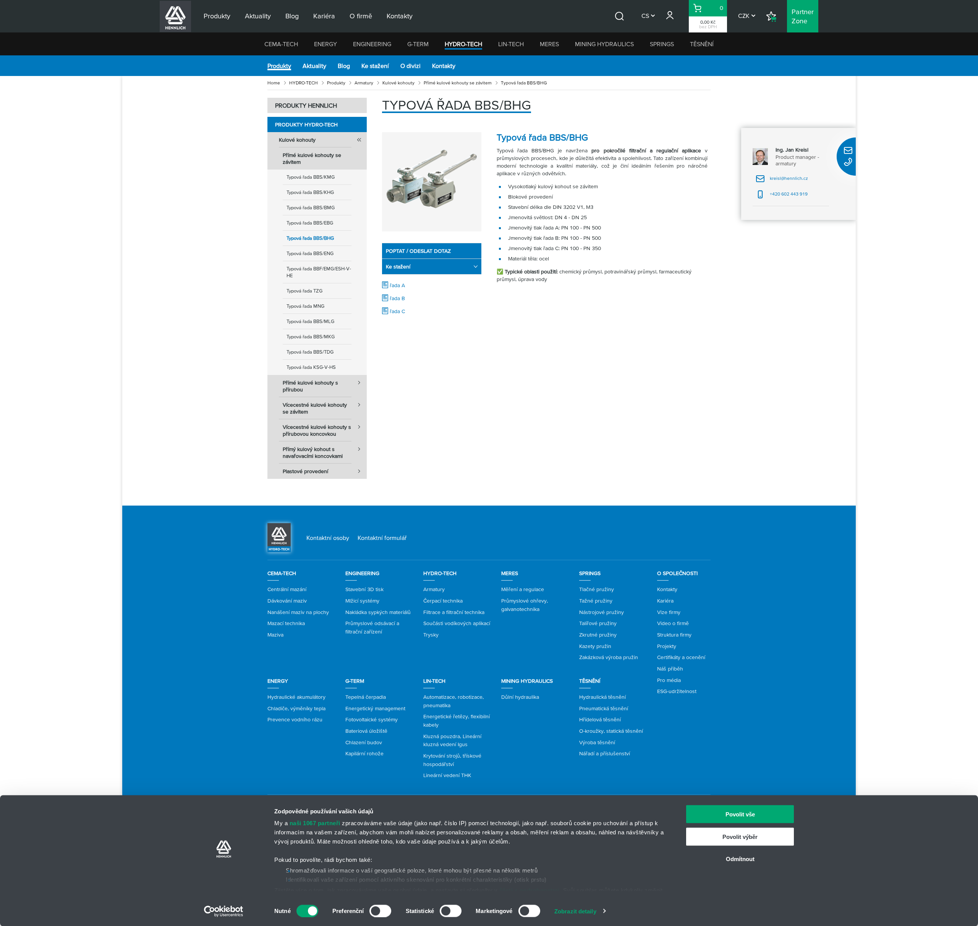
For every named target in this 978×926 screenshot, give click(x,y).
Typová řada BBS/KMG (311, 177)
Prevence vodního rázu (294, 719)
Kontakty (443, 65)
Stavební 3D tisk (364, 589)
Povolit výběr (740, 836)
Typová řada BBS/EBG (310, 223)
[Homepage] (279, 537)
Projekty (666, 646)
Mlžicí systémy (362, 601)
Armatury (364, 82)
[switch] (380, 911)
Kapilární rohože (364, 753)
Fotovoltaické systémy (371, 719)
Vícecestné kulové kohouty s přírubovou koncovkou (317, 430)
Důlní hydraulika (520, 697)
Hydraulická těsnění (602, 697)
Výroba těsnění (597, 742)
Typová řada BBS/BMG (311, 207)
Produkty (279, 65)
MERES (549, 43)
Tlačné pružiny (596, 589)
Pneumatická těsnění (603, 708)
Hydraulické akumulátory (296, 697)
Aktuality (314, 65)
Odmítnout (740, 859)
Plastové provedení (305, 471)
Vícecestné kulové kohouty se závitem (315, 408)
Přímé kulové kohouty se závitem (458, 82)
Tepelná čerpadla (365, 697)
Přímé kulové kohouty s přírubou (310, 386)
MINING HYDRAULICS (604, 43)
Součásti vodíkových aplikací (456, 623)
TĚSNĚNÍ (702, 43)
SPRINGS (662, 43)
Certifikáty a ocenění (681, 657)
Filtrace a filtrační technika (453, 612)
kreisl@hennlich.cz (782, 180)
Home (273, 82)
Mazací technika (286, 623)
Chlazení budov (363, 742)
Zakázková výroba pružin (608, 657)
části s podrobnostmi (529, 890)
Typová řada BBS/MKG (311, 336)
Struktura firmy (674, 635)
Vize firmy (668, 612)
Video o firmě (673, 623)
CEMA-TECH (281, 43)
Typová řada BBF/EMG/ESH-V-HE (319, 272)
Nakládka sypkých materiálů (378, 612)
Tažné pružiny (595, 601)
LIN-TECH (511, 43)
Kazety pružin (595, 646)
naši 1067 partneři (315, 823)
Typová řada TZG (304, 291)
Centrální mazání (286, 589)
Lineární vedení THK (447, 775)
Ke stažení (375, 65)
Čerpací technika (443, 601)
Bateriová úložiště (366, 731)
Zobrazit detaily (575, 911)
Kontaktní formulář (382, 537)
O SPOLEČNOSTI (677, 573)
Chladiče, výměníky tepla (296, 708)
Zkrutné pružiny (598, 635)
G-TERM (418, 43)
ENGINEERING (372, 43)
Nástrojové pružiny (601, 612)
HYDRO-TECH (463, 43)
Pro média (669, 680)
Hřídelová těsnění (600, 719)
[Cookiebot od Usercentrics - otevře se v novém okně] (223, 911)
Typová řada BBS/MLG (310, 321)
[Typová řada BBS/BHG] (431, 181)
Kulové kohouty (398, 82)
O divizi (410, 65)
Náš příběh (670, 669)
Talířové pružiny (598, 623)
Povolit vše (740, 814)
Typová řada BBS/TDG (310, 352)
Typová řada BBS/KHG (310, 192)
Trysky (431, 635)
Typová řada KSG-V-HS (311, 367)
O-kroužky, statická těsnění (611, 731)
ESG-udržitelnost (676, 691)
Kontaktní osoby (327, 537)
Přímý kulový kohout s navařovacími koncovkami (313, 452)
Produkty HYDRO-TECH (306, 124)
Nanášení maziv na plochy (298, 612)
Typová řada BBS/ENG (310, 253)
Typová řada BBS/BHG (310, 238)
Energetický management (375, 708)
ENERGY (325, 43)
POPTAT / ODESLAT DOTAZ (418, 251)
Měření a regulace (522, 589)
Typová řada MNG (305, 306)
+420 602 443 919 (782, 196)
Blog (344, 65)
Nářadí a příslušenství (604, 753)
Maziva (275, 635)
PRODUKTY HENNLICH (306, 105)
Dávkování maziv (287, 601)
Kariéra (665, 601)
